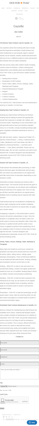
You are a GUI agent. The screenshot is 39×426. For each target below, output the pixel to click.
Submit (2, 408)
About (3, 8)
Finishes (32, 8)
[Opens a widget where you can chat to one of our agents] (32, 422)
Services (9, 8)
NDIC (19, 414)
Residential (25, 8)
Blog (26, 10)
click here (19, 105)
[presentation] (14, 400)
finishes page (4, 150)
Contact (20, 10)
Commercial (16, 8)
